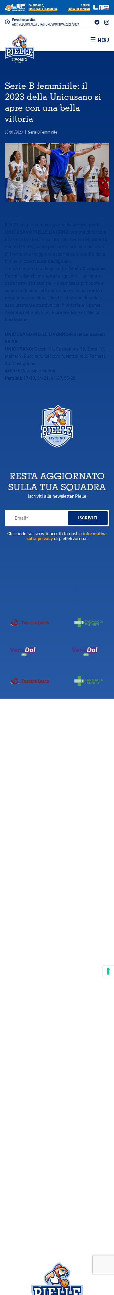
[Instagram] (106, 22)
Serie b (79, 7)
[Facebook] (97, 22)
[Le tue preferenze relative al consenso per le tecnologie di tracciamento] (108, 971)
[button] (100, 40)
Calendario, (43, 7)
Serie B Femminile (42, 132)
